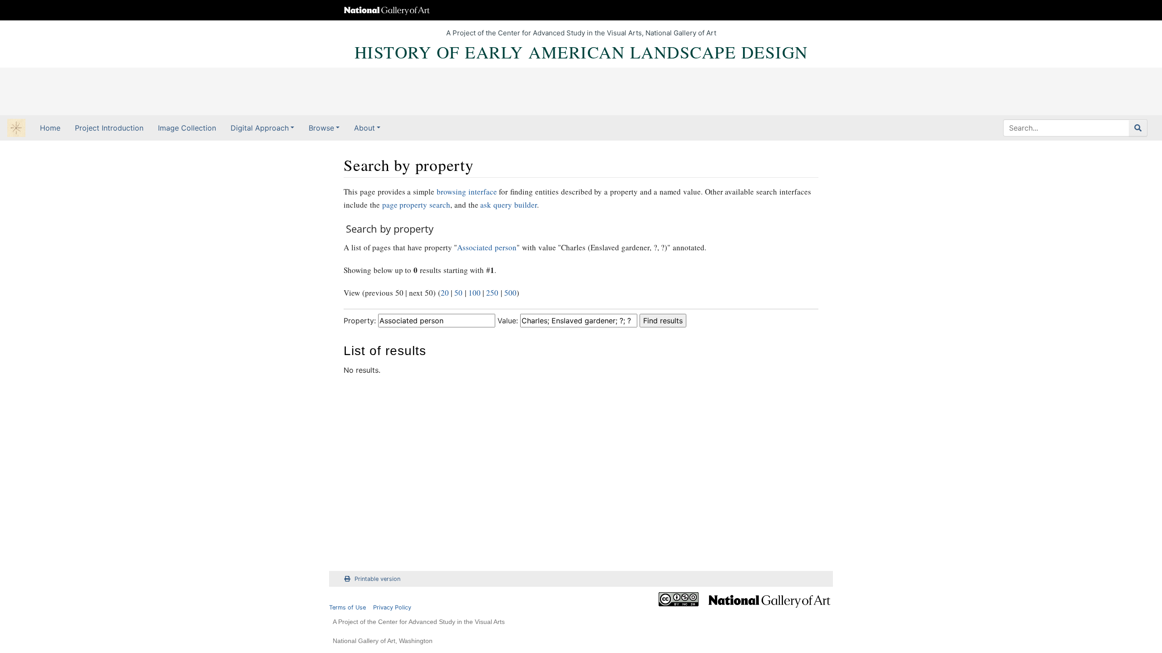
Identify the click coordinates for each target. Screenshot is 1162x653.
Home (50, 127)
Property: (360, 320)
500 (510, 293)
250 (492, 293)
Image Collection (187, 127)
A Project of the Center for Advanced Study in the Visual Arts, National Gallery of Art (581, 33)
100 (474, 293)
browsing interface (467, 191)
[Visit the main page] (16, 128)
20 (445, 293)
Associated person (487, 247)
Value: (507, 320)
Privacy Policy (392, 607)
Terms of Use (347, 607)
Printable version (377, 578)
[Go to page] (1138, 127)
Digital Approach (260, 127)
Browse (321, 127)
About (364, 127)
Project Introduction (109, 127)
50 (458, 293)
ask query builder (508, 205)
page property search (416, 205)
